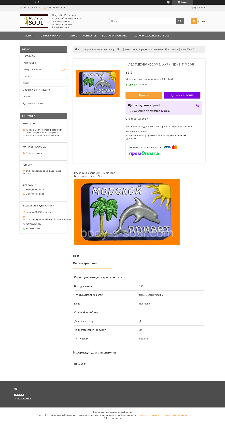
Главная (28, 35)
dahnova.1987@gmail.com (39, 212)
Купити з (176, 95)
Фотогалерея (30, 62)
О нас (73, 35)
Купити (144, 95)
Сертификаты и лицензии (37, 89)
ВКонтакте (19, 394)
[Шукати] (180, 21)
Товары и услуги (50, 35)
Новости (27, 76)
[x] (78, 256)
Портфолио (29, 56)
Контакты (89, 35)
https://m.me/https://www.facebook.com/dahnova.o (43, 219)
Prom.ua (128, 412)
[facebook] (74, 256)
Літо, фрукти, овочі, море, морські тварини (140, 49)
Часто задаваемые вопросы (151, 35)
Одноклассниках (22, 398)
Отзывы (27, 96)
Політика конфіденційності (175, 415)
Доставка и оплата (114, 35)
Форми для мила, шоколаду (99, 49)
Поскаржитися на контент (149, 415)
